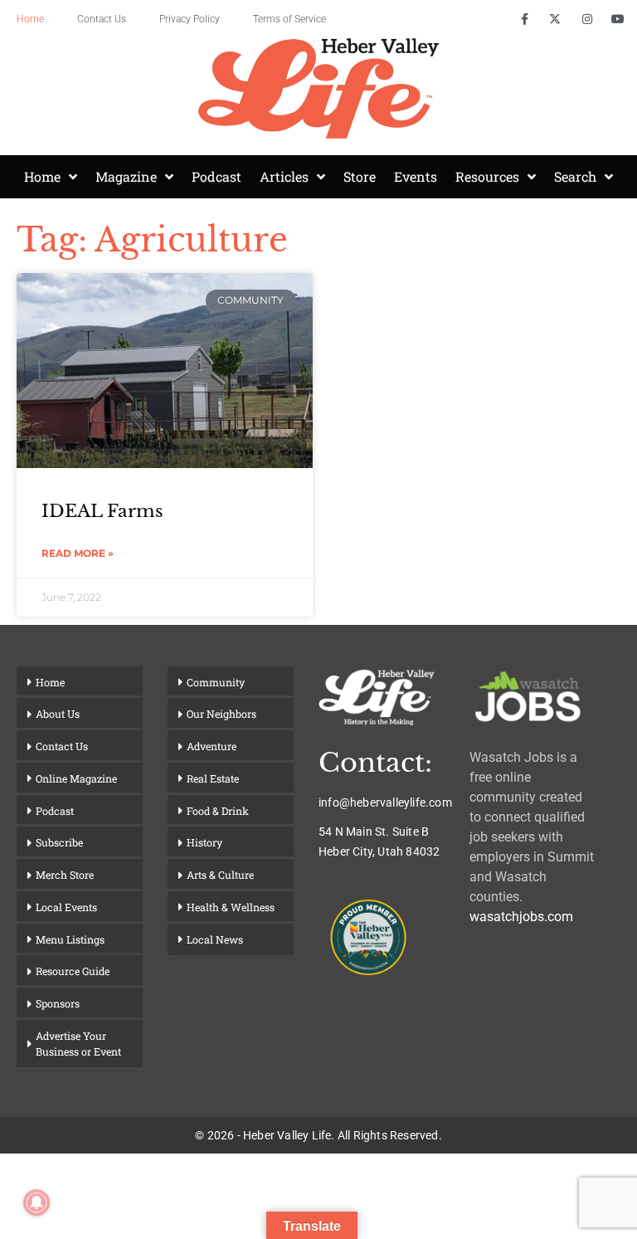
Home (30, 19)
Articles (284, 176)
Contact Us (101, 19)
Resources (487, 176)
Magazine (126, 176)
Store (359, 176)
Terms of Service (289, 19)
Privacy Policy (189, 19)
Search (575, 176)
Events (415, 176)
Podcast (216, 176)
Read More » (77, 553)
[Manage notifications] (36, 1202)
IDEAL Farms (102, 511)
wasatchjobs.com (521, 916)
